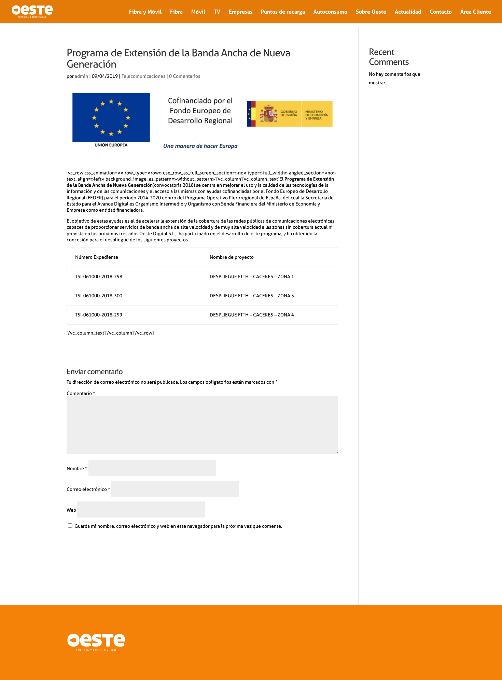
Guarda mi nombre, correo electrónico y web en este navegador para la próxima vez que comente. (178, 526)
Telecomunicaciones (143, 76)
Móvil (198, 12)
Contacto (441, 12)
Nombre (77, 468)
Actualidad (408, 12)
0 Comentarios (184, 76)
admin (81, 76)
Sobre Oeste (371, 12)
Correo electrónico (88, 489)
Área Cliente (475, 12)
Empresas (240, 12)
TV (217, 12)
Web (71, 510)
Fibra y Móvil (145, 12)
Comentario (81, 393)
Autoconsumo (330, 12)
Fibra (176, 12)
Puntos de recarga (283, 12)
